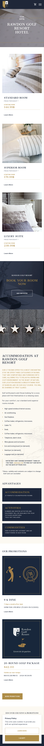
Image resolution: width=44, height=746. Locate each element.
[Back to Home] (5, 4)
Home (22, 17)
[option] (22, 328)
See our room (22, 293)
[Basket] (35, 4)
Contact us (18, 463)
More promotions (12, 696)
